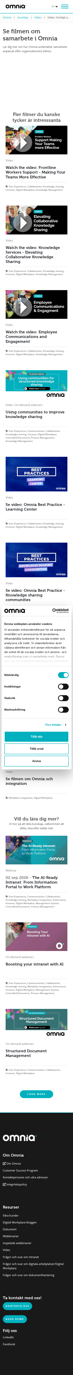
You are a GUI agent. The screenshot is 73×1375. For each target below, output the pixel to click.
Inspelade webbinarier (17, 1243)
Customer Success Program (20, 1170)
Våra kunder (11, 1215)
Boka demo (15, 1318)
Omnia (7, 17)
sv (53, 6)
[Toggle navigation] (64, 6)
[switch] (63, 687)
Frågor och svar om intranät (21, 1257)
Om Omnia (13, 1164)
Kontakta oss (17, 1305)
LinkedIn (8, 1337)
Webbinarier (11, 1236)
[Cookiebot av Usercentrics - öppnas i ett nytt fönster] (52, 610)
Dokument (9, 1229)
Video (37, 17)
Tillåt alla (36, 736)
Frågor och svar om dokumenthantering (28, 1275)
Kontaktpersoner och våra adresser (25, 1177)
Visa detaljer (53, 724)
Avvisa (36, 761)
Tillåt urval (36, 748)
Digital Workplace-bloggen (20, 1222)
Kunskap (22, 17)
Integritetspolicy (16, 1184)
